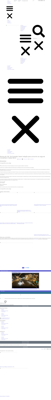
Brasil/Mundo (23, 60)
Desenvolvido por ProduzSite (4, 396)
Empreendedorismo (24, 26)
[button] (9, 12)
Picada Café (9, 68)
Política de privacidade (5, 310)
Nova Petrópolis (10, 67)
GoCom (3, 313)
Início (8, 0)
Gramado (9, 65)
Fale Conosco (9, 3)
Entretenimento (23, 27)
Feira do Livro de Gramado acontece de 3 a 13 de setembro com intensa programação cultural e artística (42, 235)
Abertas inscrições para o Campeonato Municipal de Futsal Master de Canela (25, 223)
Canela (9, 66)
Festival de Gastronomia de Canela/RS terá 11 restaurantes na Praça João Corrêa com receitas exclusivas (24, 211)
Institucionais (23, 28)
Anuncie (9, 2)
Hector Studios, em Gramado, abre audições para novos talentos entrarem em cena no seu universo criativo (8, 223)
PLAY (23, 267)
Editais (22, 30)
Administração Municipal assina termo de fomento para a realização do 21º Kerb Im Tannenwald (42, 205)
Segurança (22, 29)
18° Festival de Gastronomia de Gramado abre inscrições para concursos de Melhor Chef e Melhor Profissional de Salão (8, 205)
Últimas (22, 25)
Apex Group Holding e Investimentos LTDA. (7, 366)
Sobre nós (9, 1)
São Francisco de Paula (11, 69)
